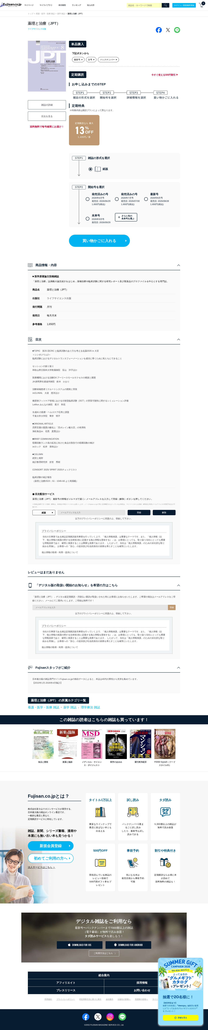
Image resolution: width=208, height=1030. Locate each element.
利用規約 (48, 999)
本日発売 (62, 5)
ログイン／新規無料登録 (184, 5)
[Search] (165, 5)
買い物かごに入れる (99, 241)
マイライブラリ (46, 5)
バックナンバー (107, 59)
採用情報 (142, 982)
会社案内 (109, 999)
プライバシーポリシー (65, 999)
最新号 (77, 59)
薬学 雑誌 (61, 14)
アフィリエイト (66, 982)
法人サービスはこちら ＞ (41, 867)
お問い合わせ (142, 990)
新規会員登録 (51, 846)
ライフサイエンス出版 (37, 29)
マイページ (28, 5)
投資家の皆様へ (141, 999)
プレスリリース (66, 990)
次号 (90, 59)
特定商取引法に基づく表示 (90, 999)
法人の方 (90, 5)
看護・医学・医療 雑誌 (45, 14)
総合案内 (104, 975)
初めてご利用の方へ (51, 858)
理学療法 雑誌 (90, 707)
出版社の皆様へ (124, 999)
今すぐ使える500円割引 (164, 74)
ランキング (76, 5)
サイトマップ (157, 999)
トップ (30, 14)
